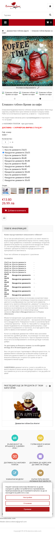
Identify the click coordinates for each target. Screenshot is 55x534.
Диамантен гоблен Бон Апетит (27, 423)
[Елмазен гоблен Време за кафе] (10, 94)
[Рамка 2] (37, 191)
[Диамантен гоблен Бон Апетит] (27, 392)
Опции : (5, 186)
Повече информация (15, 228)
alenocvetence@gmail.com (16, 522)
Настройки (27, 497)
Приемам (27, 509)
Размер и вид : (8, 147)
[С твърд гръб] (13, 191)
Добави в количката (16, 211)
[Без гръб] (5, 191)
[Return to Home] (3, 31)
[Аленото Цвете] (13, 9)
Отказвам (27, 503)
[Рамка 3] (45, 191)
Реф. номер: (7, 132)
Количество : (7, 139)
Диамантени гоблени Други (18, 31)
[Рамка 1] (29, 191)
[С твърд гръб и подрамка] (21, 191)
